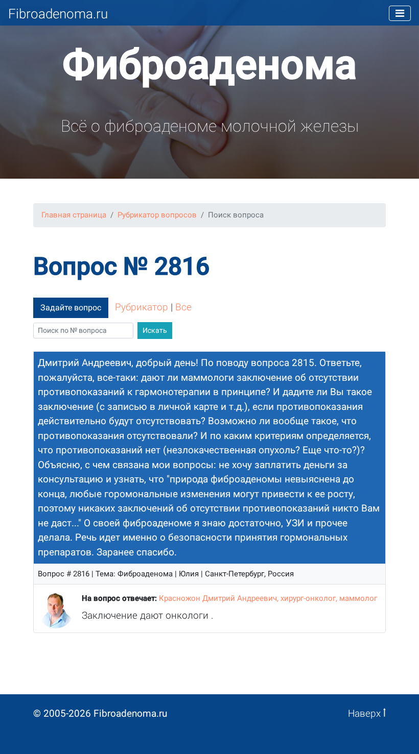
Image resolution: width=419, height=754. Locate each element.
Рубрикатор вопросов (157, 215)
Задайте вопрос (70, 307)
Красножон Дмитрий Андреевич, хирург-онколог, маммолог (268, 598)
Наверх (365, 713)
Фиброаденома (209, 65)
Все (183, 307)
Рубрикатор (141, 307)
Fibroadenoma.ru (58, 13)
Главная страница (73, 215)
